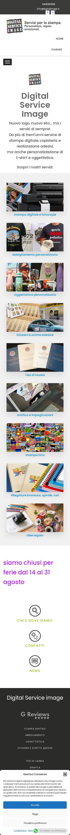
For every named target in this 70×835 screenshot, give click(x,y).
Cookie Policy (20, 830)
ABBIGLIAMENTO (35, 735)
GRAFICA (35, 767)
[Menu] (7, 62)
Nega (35, 814)
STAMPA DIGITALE (35, 729)
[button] (65, 774)
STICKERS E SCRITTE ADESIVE (35, 748)
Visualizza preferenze (35, 823)
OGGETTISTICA (35, 742)
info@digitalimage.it (48, 8)
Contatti (56, 49)
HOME (59, 39)
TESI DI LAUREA (35, 761)
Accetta (35, 805)
